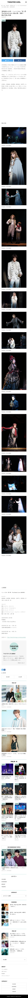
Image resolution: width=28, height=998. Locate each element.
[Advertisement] (14, 107)
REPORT (4, 672)
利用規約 (3, 973)
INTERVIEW (4, 881)
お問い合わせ (4, 971)
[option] (14, 860)
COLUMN (4, 879)
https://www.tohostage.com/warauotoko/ (16, 637)
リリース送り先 (4, 969)
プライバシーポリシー (6, 975)
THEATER (4, 886)
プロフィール (20, 663)
